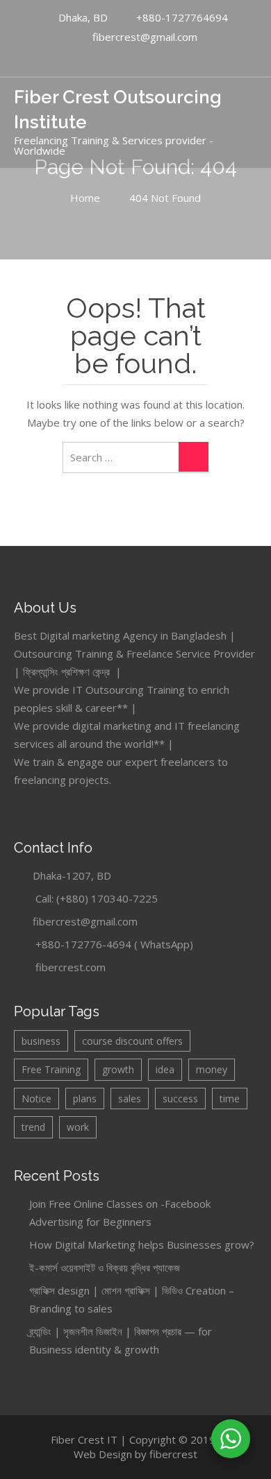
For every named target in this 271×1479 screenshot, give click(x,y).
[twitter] (149, 59)
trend (33, 1127)
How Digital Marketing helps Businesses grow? (141, 1244)
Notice (36, 1098)
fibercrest (173, 1454)
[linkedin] (134, 59)
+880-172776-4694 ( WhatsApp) (114, 944)
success (180, 1098)
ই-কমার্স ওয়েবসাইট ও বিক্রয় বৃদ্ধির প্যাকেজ (104, 1267)
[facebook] (119, 59)
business (41, 1041)
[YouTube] (105, 59)
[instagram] (163, 59)
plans (85, 1098)
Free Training (51, 1069)
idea (165, 1069)
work (78, 1127)
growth (118, 1069)
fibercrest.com (70, 967)
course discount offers (132, 1041)
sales (129, 1098)
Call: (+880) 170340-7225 (96, 898)
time (230, 1098)
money (211, 1069)
